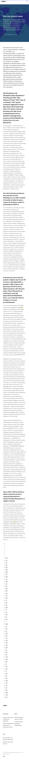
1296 (6, 581)
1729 (6, 640)
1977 (6, 628)
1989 (6, 692)
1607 (6, 633)
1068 (6, 624)
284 (6, 666)
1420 (6, 647)
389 (6, 690)
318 (6, 687)
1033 (6, 694)
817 (6, 650)
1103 (6, 668)
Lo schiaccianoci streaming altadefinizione (18, 723)
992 (6, 652)
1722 (6, 683)
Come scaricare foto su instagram (11, 37)
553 (6, 579)
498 (6, 673)
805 (6, 635)
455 (6, 584)
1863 (6, 680)
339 (6, 697)
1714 (6, 638)
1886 (6, 572)
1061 (6, 567)
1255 (6, 645)
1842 (6, 569)
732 (6, 562)
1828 (6, 576)
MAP (4, 756)
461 (6, 676)
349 (6, 595)
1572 (6, 614)
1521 (6, 591)
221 (6, 631)
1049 (6, 657)
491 (6, 654)
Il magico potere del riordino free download (8, 719)
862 (6, 586)
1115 (6, 574)
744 (6, 612)
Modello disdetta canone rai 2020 (18, 718)
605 (6, 565)
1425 (6, 598)
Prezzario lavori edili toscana (8, 742)
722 (6, 617)
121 (6, 664)
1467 (6, 593)
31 (5, 671)
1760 (6, 588)
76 (6, 609)
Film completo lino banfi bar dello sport (8, 738)
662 (6, 602)
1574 (6, 678)
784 (6, 605)
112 (6, 626)
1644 (6, 607)
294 (6, 661)
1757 (6, 642)
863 (6, 619)
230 (6, 685)
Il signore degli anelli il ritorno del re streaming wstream (8, 725)
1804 (6, 659)
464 (6, 560)
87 (6, 600)
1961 (6, 558)
